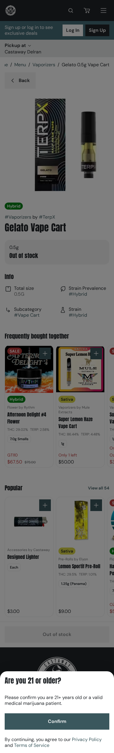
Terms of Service (31, 745)
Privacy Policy (87, 739)
